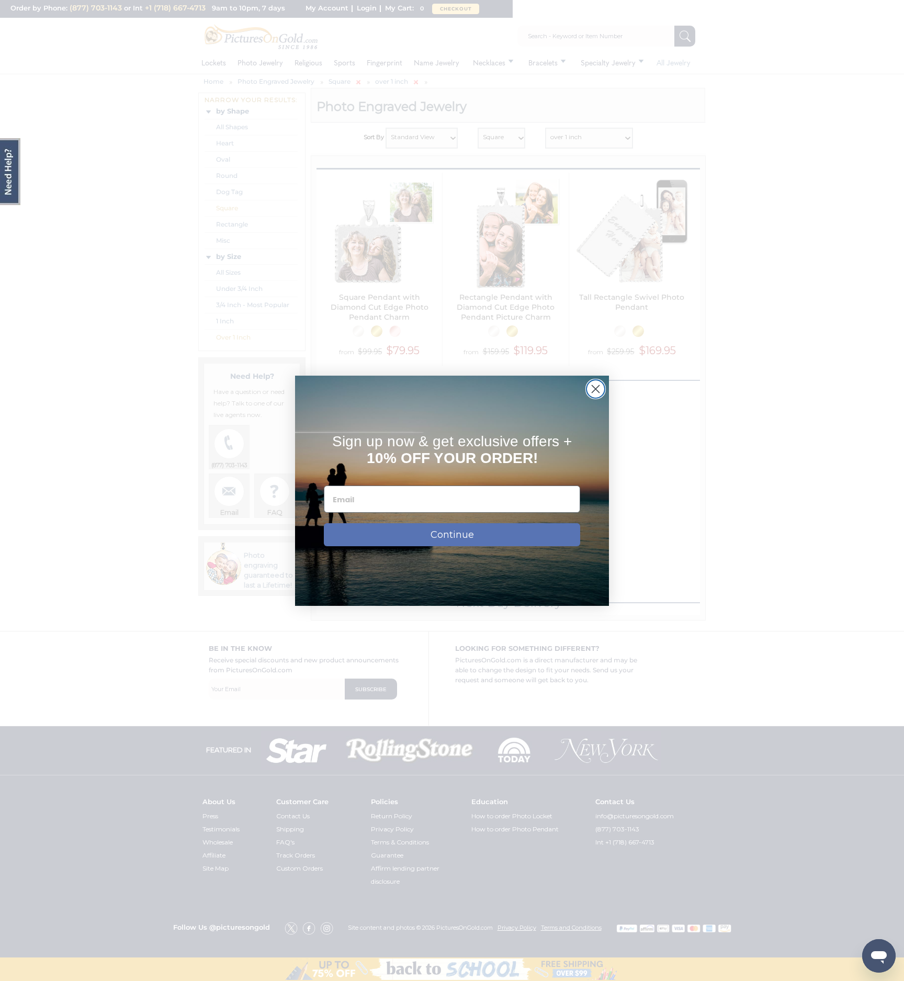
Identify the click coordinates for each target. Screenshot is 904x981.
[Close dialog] (595, 389)
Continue (452, 534)
